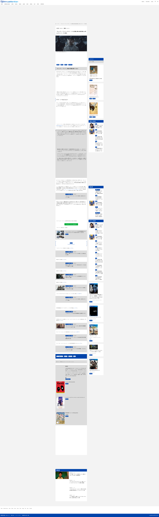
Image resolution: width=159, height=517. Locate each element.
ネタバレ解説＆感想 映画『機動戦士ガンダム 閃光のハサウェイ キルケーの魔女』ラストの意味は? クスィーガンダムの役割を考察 (99, 132)
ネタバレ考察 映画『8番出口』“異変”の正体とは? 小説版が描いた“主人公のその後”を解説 (99, 138)
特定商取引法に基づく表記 (25, 515)
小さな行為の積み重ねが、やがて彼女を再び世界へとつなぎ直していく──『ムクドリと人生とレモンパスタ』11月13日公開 (99, 198)
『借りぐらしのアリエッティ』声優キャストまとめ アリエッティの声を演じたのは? (98, 243)
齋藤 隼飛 (61, 28)
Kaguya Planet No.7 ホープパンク (93, 115)
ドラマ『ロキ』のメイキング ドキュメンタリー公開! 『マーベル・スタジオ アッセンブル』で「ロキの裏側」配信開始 (78, 482)
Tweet (58, 64)
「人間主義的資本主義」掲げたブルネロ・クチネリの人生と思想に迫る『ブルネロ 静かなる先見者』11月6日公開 (98, 149)
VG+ (155, 515)
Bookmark (70, 64)
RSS (74, 356)
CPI (157, 515)
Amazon (67, 234)
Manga (23, 508)
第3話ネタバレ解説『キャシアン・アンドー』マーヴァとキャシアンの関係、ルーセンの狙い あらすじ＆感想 (75, 288)
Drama (15, 508)
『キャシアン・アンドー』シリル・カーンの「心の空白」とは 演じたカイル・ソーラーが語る (75, 196)
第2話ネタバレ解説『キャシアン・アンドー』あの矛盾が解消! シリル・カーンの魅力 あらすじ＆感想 (75, 277)
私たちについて (8, 515)
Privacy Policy (147, 1)
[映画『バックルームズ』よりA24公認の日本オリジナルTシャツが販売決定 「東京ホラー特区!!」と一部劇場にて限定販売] (91, 143)
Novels (12, 508)
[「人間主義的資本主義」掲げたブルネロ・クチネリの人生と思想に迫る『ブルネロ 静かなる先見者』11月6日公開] (91, 149)
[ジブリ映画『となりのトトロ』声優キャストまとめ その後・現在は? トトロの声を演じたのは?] (91, 231)
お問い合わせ (12, 515)
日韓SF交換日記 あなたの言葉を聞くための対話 (95, 78)
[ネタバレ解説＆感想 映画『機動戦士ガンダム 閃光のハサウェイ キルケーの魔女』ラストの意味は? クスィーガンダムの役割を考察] (91, 131)
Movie (1, 508)
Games (18, 508)
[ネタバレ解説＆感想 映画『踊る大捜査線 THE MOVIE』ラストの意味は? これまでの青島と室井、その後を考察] (91, 277)
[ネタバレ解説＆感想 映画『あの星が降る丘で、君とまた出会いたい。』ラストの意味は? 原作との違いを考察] (91, 265)
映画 (96, 195)
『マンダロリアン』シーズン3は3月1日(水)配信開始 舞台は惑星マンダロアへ (75, 313)
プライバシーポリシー (18, 515)
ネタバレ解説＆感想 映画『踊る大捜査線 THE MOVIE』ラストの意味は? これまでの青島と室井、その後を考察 (98, 278)
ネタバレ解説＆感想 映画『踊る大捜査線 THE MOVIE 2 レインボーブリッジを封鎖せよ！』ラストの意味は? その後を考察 (99, 272)
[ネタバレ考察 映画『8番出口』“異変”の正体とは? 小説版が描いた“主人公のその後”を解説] (91, 137)
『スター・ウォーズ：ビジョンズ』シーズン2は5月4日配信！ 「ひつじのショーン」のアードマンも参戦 (75, 349)
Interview (30, 508)
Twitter (66, 356)
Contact (152, 1)
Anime (9, 508)
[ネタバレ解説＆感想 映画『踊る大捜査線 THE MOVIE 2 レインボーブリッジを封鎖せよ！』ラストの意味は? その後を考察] (91, 271)
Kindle (91, 98)
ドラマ (58, 361)
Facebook (70, 356)
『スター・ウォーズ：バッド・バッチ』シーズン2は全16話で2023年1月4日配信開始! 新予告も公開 (75, 338)
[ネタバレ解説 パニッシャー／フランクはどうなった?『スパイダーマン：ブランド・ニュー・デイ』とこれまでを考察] (91, 254)
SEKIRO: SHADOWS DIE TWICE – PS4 (94, 370)
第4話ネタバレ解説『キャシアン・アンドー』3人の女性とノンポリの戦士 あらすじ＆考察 (75, 254)
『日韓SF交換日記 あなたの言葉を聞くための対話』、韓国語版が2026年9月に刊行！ (99, 192)
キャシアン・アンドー (66, 361)
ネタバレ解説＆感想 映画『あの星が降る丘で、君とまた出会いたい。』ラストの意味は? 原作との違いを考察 (99, 266)
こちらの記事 (78, 293)
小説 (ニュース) (98, 189)
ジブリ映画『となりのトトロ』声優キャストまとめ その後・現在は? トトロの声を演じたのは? (99, 232)
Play (25, 508)
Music (20, 508)
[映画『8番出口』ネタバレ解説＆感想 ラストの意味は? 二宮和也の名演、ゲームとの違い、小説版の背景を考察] (91, 125)
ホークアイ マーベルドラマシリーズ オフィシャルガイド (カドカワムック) (75, 397)
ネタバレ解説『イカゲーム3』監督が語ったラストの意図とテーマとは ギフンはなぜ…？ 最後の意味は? (78, 475)
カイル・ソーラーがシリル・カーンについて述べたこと (71, 189)
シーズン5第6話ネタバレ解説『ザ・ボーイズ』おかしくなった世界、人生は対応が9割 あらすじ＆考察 (78, 497)
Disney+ (62, 361)
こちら (63, 259)
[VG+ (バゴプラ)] (9, 1)
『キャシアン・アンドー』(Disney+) (70, 224)
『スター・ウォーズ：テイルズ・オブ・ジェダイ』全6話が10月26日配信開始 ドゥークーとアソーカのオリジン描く (75, 326)
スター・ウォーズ (71, 361)
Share (62, 64)
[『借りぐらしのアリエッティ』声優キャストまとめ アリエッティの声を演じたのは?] (91, 242)
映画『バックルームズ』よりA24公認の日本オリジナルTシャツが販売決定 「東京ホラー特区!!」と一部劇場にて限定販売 (99, 144)
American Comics (5, 508)
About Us (143, 1)
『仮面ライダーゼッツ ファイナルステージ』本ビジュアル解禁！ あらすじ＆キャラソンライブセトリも (98, 209)
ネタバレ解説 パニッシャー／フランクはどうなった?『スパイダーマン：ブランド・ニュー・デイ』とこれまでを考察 (98, 255)
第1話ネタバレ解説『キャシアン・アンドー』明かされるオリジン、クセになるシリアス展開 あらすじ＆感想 (75, 265)
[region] (79, 14)
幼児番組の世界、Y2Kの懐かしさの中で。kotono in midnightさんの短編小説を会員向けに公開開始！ (98, 215)
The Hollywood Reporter (71, 244)
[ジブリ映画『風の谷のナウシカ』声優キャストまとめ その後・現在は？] (91, 248)
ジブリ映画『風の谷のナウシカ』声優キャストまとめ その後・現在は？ (98, 249)
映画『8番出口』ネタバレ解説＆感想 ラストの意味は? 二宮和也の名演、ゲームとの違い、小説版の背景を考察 (99, 126)
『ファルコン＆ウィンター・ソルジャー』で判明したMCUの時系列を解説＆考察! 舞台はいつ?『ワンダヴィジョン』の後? (78, 490)
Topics (27, 508)
